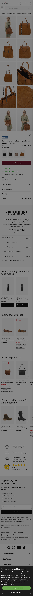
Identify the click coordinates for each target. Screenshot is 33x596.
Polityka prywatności (20, 582)
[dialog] (16, 298)
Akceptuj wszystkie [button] (16, 588)
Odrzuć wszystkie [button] (16, 592)
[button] (16, 585)
